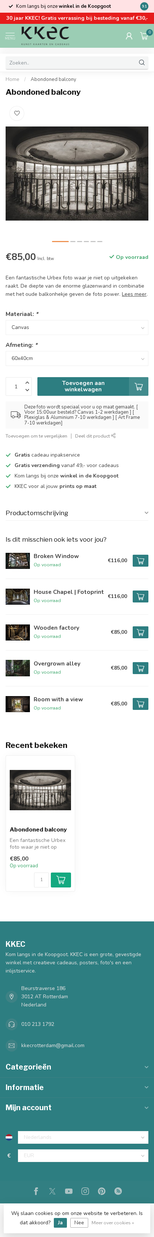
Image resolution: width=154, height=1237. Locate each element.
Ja (60, 1222)
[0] (144, 35)
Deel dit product (93, 436)
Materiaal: (22, 314)
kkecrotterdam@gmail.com (52, 1045)
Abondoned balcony (53, 79)
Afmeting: (21, 345)
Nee (79, 1222)
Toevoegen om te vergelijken (36, 436)
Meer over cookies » (113, 1222)
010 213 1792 (37, 1024)
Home (12, 79)
